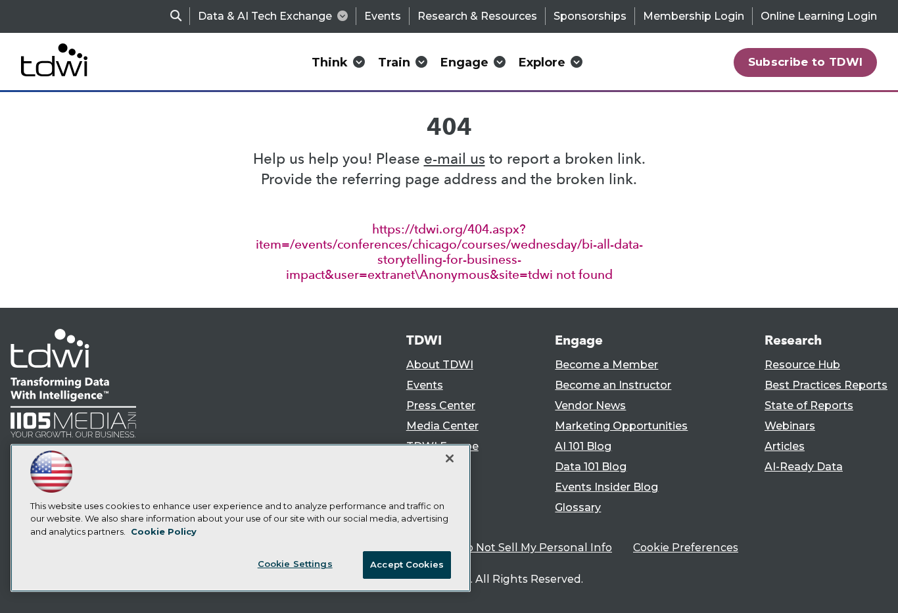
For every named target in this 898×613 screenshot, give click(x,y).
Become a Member (606, 364)
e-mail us (454, 159)
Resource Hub (802, 364)
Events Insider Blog (606, 487)
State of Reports (809, 405)
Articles (785, 446)
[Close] (449, 458)
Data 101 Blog (590, 466)
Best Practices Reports (826, 385)
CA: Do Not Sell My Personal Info (525, 547)
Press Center (440, 405)
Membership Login (693, 16)
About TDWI (439, 364)
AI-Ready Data (804, 466)
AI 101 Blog (583, 446)
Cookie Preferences (685, 547)
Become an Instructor (613, 385)
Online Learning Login (819, 16)
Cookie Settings (295, 563)
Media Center (442, 426)
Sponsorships (590, 16)
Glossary (578, 507)
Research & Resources (477, 16)
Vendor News (590, 405)
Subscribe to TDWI (805, 61)
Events (382, 16)
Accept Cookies (407, 564)
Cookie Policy (164, 531)
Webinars (790, 426)
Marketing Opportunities (621, 426)
